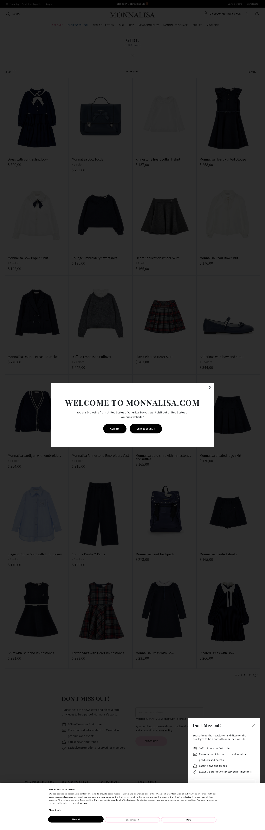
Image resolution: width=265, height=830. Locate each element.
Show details (55, 810)
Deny (188, 820)
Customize (131, 820)
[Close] (253, 724)
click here (82, 803)
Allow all (76, 819)
